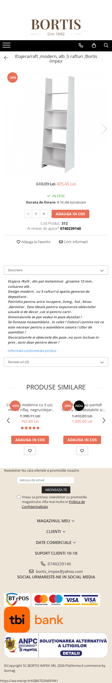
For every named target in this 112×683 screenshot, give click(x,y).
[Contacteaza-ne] (81, 45)
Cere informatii (75, 241)
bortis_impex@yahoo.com (59, 571)
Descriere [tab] (15, 270)
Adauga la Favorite (35, 241)
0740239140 (59, 563)
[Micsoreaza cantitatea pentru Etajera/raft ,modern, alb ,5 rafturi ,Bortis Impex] (28, 214)
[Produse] (7, 47)
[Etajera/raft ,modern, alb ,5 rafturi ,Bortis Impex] (56, 123)
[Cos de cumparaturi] (93, 45)
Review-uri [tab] (18, 362)
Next (104, 129)
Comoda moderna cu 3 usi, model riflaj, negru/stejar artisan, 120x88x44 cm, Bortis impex (30, 407)
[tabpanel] (56, 123)
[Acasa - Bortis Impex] (56, 27)
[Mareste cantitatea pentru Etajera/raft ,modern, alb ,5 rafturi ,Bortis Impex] (44, 214)
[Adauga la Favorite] (30, 451)
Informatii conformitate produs (32, 350)
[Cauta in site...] (106, 45)
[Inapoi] (4, 57)
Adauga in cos (70, 213)
